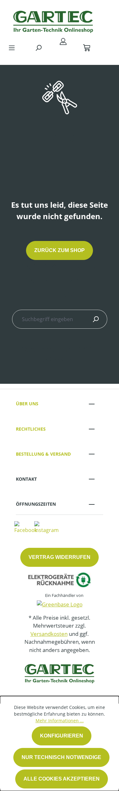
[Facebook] (25, 526)
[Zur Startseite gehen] (53, 20)
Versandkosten (49, 633)
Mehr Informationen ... (60, 721)
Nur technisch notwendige (61, 757)
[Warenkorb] (86, 47)
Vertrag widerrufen (59, 557)
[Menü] (11, 47)
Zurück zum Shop (59, 250)
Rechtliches (31, 429)
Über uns (27, 404)
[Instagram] (46, 526)
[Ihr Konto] (63, 41)
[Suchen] (38, 47)
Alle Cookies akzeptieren (61, 779)
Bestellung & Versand (43, 454)
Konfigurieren (61, 735)
